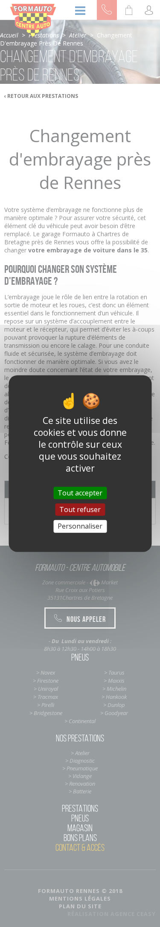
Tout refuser (80, 509)
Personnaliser (80, 526)
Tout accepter (80, 493)
